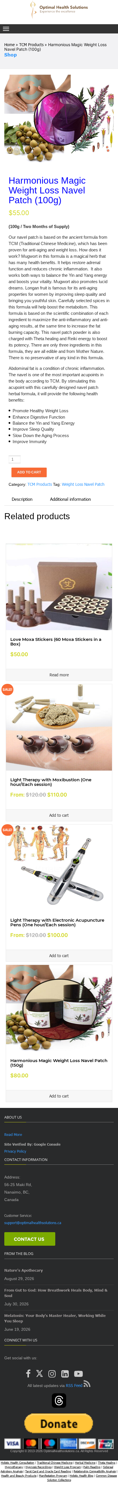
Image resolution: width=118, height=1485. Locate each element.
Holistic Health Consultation (17, 1462)
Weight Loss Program (67, 1467)
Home (9, 44)
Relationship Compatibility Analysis (95, 1471)
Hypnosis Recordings (38, 1467)
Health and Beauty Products (18, 1475)
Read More (13, 1134)
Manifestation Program (53, 1475)
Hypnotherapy (14, 1467)
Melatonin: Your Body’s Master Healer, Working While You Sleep (55, 1318)
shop (10, 55)
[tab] (22, 499)
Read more (59, 674)
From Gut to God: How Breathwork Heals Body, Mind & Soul (55, 1293)
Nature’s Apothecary (23, 1270)
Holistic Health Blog (81, 1475)
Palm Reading (92, 1467)
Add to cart (29, 472)
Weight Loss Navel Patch (83, 484)
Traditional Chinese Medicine (54, 1462)
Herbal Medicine (85, 1462)
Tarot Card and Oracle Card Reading (48, 1471)
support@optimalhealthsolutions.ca (32, 1222)
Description (22, 499)
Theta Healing (106, 1462)
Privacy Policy (15, 1151)
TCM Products (31, 44)
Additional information (70, 499)
